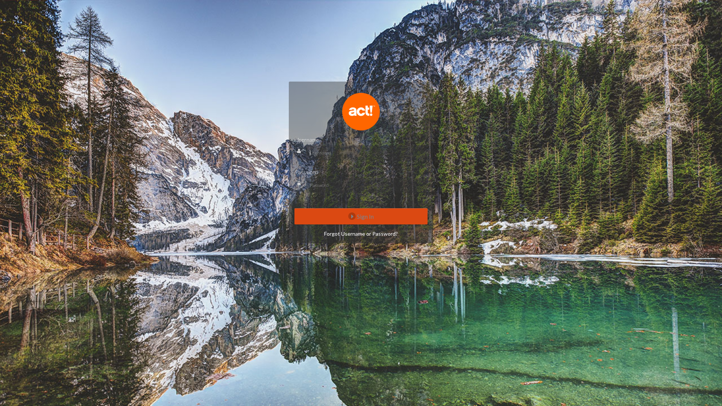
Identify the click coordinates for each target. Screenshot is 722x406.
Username (307, 139)
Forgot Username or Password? (361, 233)
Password (306, 172)
